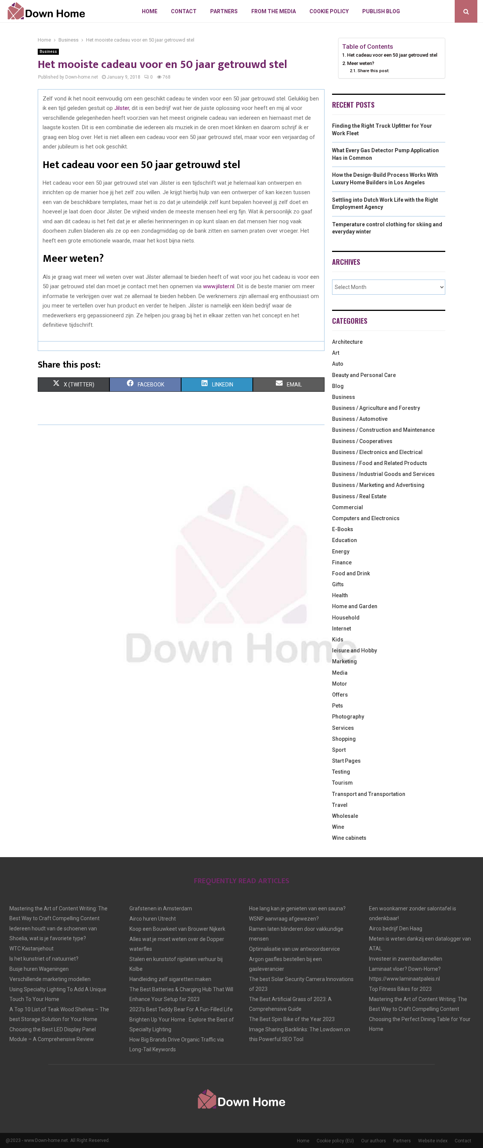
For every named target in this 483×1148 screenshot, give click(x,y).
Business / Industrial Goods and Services (383, 474)
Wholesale (345, 816)
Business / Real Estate (359, 496)
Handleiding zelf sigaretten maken (170, 979)
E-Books (342, 529)
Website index (433, 1140)
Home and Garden (354, 606)
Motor (339, 684)
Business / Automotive (360, 419)
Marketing (344, 661)
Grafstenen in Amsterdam (160, 908)
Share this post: (373, 70)
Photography (348, 717)
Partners (224, 11)
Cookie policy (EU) (335, 1140)
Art (335, 353)
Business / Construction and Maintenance (383, 430)
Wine (338, 827)
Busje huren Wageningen (39, 969)
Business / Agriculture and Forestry (376, 408)
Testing (341, 772)
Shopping (344, 739)
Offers (340, 695)
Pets (337, 706)
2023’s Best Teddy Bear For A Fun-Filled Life (181, 1009)
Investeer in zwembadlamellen (405, 959)
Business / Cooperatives (362, 441)
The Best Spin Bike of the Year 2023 (292, 1019)
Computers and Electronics (366, 518)
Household (346, 618)
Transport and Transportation (368, 794)
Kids (337, 640)
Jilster (121, 108)
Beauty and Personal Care (364, 375)
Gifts (338, 584)
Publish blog (381, 11)
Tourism (342, 783)
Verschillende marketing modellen (50, 979)
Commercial (347, 507)
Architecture (347, 342)
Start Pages (346, 761)
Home (149, 11)
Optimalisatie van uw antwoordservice (294, 949)
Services (343, 728)
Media (340, 673)
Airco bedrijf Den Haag (395, 929)
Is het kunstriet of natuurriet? (43, 959)
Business (48, 51)
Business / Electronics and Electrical (377, 452)
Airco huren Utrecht (152, 919)
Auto (337, 364)
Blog (338, 386)
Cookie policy (329, 11)
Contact (184, 11)
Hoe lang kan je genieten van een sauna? (297, 908)
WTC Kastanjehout (31, 949)
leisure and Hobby (354, 650)
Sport (339, 750)
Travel (340, 805)
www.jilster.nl (218, 286)
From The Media (273, 11)
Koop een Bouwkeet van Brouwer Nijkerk (177, 929)
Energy (340, 552)
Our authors (373, 1140)
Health (340, 595)
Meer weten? (360, 63)
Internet (341, 629)
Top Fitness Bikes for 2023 (400, 989)
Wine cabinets (349, 838)
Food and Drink (351, 573)
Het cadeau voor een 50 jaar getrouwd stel (392, 55)
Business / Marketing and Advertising (378, 485)
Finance (342, 562)
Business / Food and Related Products (379, 463)
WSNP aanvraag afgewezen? (284, 919)
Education (344, 540)
